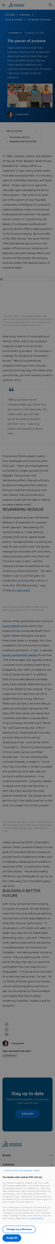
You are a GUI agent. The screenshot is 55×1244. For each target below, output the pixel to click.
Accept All (11, 1238)
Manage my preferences (19, 1229)
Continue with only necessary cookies (22, 1170)
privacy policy (36, 1218)
